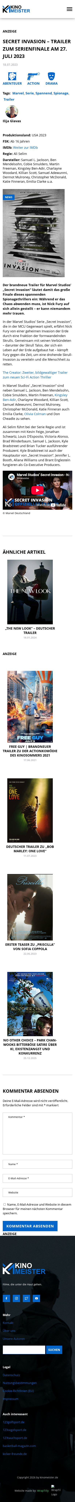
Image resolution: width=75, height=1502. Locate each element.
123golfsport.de (13, 1422)
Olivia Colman (34, 414)
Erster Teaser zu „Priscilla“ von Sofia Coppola (30, 946)
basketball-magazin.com (19, 1446)
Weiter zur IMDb (25, 147)
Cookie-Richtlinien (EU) (18, 1391)
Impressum (10, 1399)
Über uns (9, 1331)
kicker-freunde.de (15, 1454)
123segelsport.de (14, 1430)
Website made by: (32, 1490)
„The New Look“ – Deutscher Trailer (30, 630)
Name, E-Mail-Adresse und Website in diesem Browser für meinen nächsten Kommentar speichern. (37, 1208)
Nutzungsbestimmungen (20, 1383)
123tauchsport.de (15, 1438)
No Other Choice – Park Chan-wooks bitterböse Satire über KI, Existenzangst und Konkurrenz (30, 1046)
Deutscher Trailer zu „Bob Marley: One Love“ (30, 848)
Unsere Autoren (14, 1339)
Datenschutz (11, 1375)
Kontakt (8, 1323)
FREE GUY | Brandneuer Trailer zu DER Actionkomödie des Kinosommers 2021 (30, 750)
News (8, 197)
